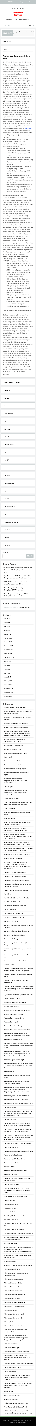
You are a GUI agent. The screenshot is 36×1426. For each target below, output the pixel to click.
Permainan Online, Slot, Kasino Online (15, 1170)
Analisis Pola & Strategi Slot (12, 749)
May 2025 (7, 673)
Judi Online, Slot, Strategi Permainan (15, 906)
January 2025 (8, 685)
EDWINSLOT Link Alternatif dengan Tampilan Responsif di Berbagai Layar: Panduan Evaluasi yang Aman (18, 570)
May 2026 (7, 626)
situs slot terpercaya (10, 1208)
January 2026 (8, 642)
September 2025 (9, 657)
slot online (7, 530)
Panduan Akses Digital (11, 1022)
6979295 (7, 62)
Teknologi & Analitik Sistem (12, 1269)
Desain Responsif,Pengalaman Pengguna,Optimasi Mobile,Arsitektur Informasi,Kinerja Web (15, 781)
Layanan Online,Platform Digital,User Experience (18, 995)
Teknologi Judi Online (10, 1344)
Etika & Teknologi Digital (11, 799)
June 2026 (7, 622)
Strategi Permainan (10, 1261)
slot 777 (6, 460)
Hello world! (26, 607)
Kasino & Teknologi (10, 909)
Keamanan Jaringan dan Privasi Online (15, 961)
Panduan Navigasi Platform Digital (14, 1060)
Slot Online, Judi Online (11, 1220)
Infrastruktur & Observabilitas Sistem (15, 872)
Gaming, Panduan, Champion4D (13, 858)
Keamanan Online (9, 965)
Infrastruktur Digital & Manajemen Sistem (16, 880)
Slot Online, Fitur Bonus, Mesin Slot (14, 1216)
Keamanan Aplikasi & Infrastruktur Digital (16, 931)
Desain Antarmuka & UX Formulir (14, 761)
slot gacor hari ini (9, 506)
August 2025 (7, 661)
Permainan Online (9, 1167)
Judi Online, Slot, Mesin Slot (12, 902)
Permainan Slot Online (10, 1174)
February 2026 (8, 638)
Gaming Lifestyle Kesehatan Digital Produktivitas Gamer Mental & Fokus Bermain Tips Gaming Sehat (18, 836)
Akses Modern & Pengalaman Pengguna (16, 723)
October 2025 (8, 654)
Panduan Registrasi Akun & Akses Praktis (16, 1099)
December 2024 (8, 689)
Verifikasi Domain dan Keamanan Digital (16, 1403)
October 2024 (8, 696)
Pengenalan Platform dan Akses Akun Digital (17, 1143)
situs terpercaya (9, 483)
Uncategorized (8, 1391)
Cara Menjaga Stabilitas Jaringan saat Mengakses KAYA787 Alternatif (17, 2)
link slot (6, 437)
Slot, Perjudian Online (10, 1243)
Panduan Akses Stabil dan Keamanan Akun (17, 1030)
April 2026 (7, 630)
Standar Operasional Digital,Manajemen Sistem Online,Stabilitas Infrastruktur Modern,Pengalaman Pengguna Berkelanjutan (18, 1249)
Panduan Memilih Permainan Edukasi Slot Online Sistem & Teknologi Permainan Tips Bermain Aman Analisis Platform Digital (17, 1054)
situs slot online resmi (11, 1204)
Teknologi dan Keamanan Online (14, 1318)
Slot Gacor (7, 429)
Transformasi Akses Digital (12, 1367)
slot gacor (7, 475)
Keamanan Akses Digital (11, 921)
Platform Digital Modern (11, 1184)
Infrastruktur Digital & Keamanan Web (15, 876)
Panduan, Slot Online (10, 1119)
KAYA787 (28, 128)
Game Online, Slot (9, 818)
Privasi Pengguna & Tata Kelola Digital (15, 1196)
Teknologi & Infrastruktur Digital (13, 1279)
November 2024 (8, 692)
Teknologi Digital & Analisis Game (14, 1326)
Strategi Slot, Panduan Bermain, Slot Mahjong (18, 1265)
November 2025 (8, 650)
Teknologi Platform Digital (12, 1348)
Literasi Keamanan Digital (12, 998)
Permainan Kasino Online (11, 1163)
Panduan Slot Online (10, 1107)
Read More (6, 374)
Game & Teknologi (9, 808)
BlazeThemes (22, 1422)
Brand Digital (8, 757)
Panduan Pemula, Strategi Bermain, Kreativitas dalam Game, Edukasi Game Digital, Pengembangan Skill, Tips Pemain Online (18, 1090)
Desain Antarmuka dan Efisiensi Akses (16, 765)
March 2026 (7, 634)
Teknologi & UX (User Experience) (14, 1306)
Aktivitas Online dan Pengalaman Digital (16, 727)
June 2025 (7, 669)
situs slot (7, 468)
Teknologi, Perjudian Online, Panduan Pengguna (18, 1363)
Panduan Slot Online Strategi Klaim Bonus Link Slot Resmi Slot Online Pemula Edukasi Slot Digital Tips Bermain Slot (18, 1113)
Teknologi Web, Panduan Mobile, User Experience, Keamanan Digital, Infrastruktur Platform (17, 1358)
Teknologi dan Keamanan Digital (14, 1314)
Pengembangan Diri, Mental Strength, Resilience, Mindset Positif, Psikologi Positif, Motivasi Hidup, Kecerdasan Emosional (18, 1137)
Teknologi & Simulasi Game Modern (15, 1302)
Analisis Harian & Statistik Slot (13, 745)
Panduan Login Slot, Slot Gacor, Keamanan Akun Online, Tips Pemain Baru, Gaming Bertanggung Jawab (18, 1046)
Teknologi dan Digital (10, 1310)
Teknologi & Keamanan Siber (12, 1287)
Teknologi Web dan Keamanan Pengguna (16, 1351)
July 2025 (7, 665)
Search (5, 552)
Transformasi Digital (10, 1371)
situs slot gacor (8, 444)
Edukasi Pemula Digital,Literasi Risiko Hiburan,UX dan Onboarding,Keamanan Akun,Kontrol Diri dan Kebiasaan (15, 793)
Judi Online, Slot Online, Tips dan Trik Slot (16, 898)
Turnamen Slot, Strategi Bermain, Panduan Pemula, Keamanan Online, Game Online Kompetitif (17, 1377)
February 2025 (8, 681)
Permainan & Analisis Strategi (13, 1155)
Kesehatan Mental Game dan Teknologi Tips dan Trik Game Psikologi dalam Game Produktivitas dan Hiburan (19, 989)
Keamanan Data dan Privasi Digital (14, 935)
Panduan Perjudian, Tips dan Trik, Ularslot (16, 1096)
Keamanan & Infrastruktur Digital (14, 917)
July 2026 (7, 619)
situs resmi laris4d (9, 1200)
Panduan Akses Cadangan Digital (14, 1018)
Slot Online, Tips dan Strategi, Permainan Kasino (18, 1233)
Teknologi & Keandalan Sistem (13, 1291)
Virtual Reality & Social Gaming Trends (15, 1407)
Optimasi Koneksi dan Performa (13, 1014)
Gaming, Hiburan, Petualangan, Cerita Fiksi (17, 854)
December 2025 (8, 646)
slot (5, 421)
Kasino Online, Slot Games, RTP (13, 913)
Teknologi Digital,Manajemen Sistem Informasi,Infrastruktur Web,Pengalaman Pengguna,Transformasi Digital (16, 1338)
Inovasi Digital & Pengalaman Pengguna (16, 890)
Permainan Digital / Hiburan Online (14, 1159)
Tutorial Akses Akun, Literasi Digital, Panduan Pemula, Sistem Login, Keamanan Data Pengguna (18, 1385)
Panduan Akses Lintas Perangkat (14, 1026)
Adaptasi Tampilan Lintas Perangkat (15, 707)
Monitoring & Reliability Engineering (15, 1002)
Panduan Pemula (9, 1072)
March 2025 (7, 677)
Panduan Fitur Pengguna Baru (13, 1040)
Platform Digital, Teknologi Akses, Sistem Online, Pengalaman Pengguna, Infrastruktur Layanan (17, 1190)
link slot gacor (8, 414)
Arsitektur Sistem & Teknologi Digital (15, 753)
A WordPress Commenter (12, 607)
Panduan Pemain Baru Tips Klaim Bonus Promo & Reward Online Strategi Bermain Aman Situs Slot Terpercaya (18, 1066)
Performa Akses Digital (11, 1147)
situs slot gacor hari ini (11, 522)
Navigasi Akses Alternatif (11, 1006)
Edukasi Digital (8, 787)
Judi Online (7, 894)
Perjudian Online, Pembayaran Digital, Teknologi (18, 1151)
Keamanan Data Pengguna (12, 939)
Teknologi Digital (9, 1322)
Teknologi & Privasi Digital (12, 1298)
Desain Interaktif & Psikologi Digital (15, 769)
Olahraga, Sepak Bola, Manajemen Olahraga (17, 1010)
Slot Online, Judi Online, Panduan (14, 1229)
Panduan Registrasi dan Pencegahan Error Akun (18, 1103)
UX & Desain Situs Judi (11, 1399)
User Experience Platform (11, 1395)
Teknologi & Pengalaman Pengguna (14, 1295)
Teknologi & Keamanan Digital (13, 1283)
